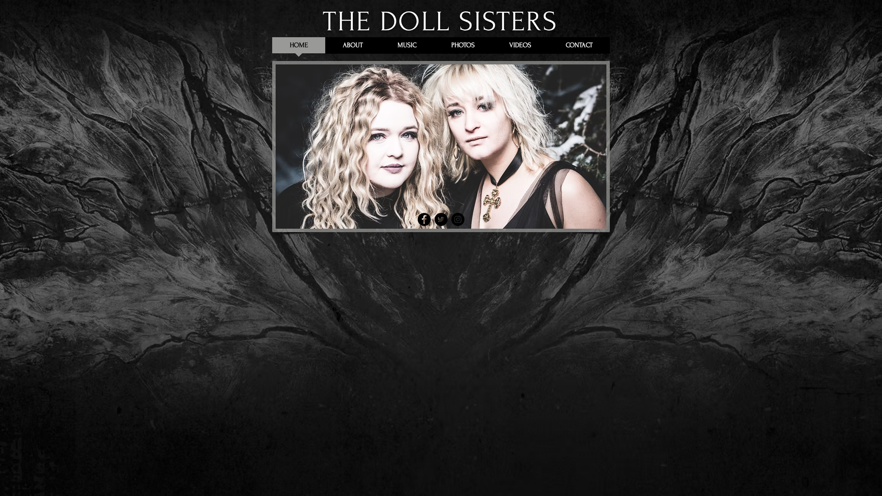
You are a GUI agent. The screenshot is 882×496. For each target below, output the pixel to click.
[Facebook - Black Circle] (424, 219)
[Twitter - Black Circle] (441, 219)
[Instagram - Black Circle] (457, 219)
